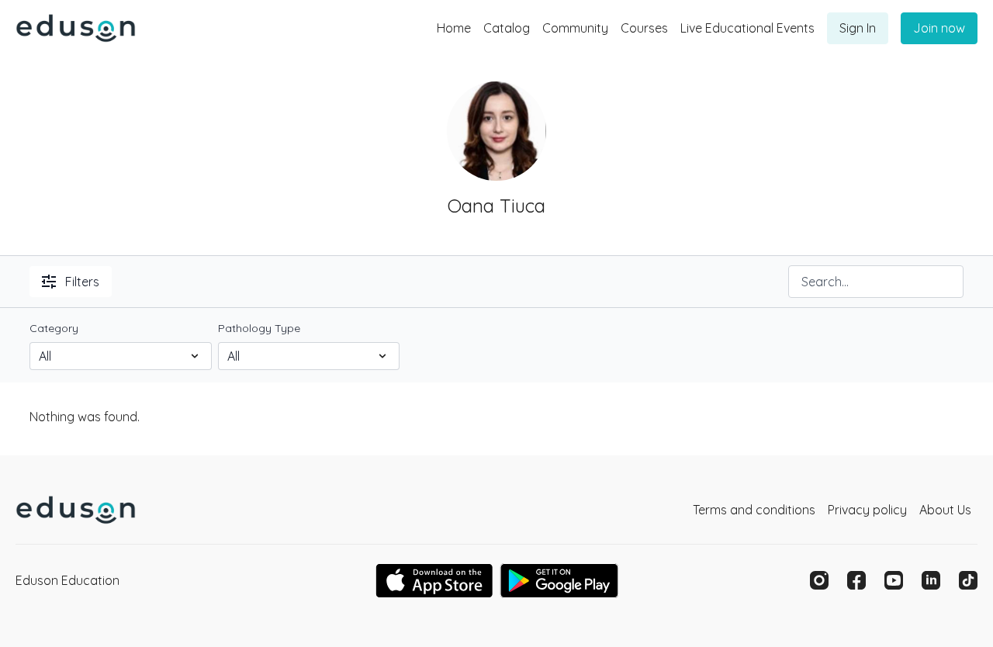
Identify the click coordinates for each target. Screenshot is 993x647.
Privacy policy (867, 509)
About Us (945, 509)
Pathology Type (259, 328)
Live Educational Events (747, 28)
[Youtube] (893, 580)
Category (53, 328)
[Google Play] (559, 580)
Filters (82, 281)
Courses (644, 28)
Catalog (506, 28)
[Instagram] (819, 580)
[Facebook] (856, 580)
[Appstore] (434, 580)
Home (454, 28)
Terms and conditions (754, 509)
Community (575, 28)
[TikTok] (968, 580)
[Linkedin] (931, 580)
